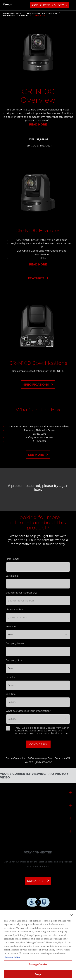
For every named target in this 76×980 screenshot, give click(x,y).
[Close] (72, 915)
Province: (11, 626)
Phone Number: (14, 609)
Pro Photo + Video (48, 5)
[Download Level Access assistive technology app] (38, 903)
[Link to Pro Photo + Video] (7, 4)
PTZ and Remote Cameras (15, 15)
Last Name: (12, 575)
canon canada (38, 818)
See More (39, 454)
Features (39, 278)
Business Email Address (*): (21, 592)
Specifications (39, 384)
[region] (38, 945)
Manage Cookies (38, 964)
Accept (38, 974)
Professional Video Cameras (42, 13)
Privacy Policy (12, 956)
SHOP (38, 831)
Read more (38, 124)
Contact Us (38, 744)
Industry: (11, 677)
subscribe (39, 880)
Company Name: (15, 643)
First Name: (12, 558)
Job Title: (11, 694)
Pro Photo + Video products (38, 793)
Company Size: (14, 660)
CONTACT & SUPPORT (38, 806)
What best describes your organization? (28, 711)
